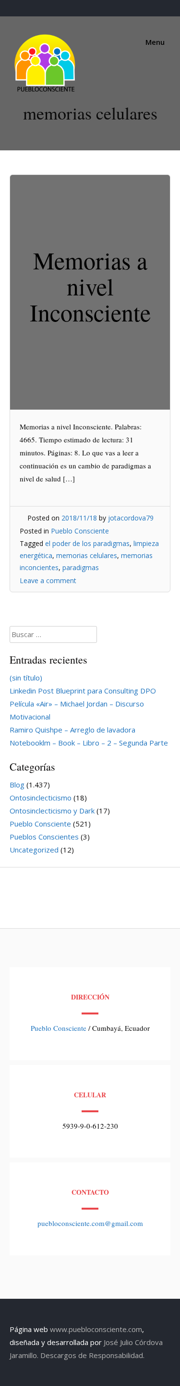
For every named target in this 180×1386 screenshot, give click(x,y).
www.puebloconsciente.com (96, 1329)
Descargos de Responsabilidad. (92, 1355)
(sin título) (26, 677)
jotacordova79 (131, 517)
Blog (17, 784)
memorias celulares (86, 555)
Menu (154, 42)
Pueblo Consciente (80, 530)
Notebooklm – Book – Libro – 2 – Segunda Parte (89, 742)
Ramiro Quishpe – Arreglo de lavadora (72, 729)
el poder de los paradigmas (87, 543)
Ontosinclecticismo (41, 797)
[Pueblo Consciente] (46, 91)
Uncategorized (34, 849)
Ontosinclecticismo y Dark (52, 810)
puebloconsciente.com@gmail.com (90, 1223)
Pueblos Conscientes (44, 836)
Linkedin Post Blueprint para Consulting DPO (83, 690)
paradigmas (80, 567)
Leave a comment (48, 580)
